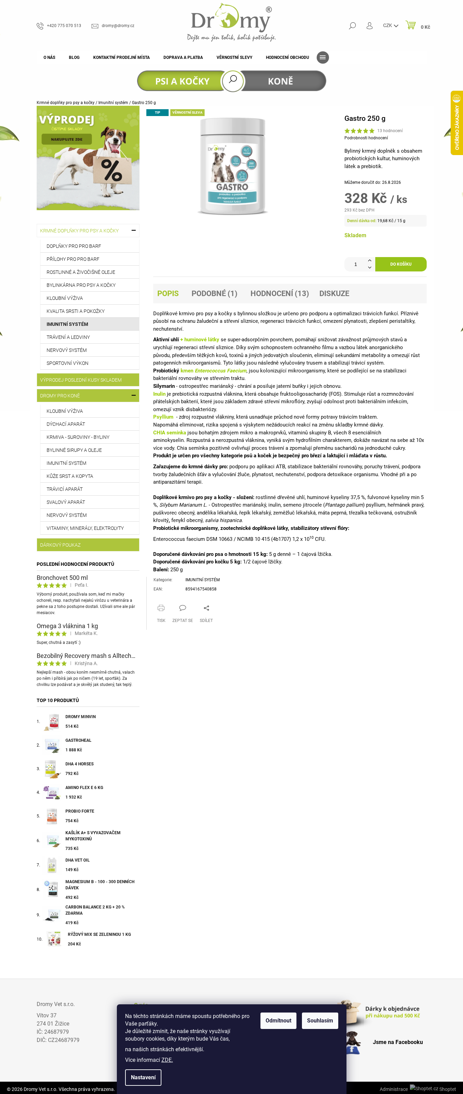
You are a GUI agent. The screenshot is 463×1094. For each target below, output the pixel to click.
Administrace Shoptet (418, 1089)
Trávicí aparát (65, 489)
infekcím (397, 401)
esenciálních (366, 433)
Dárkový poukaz (60, 545)
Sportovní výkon (67, 363)
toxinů (236, 355)
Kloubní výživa (65, 298)
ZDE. (167, 1060)
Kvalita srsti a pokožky (76, 311)
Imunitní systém (67, 324)
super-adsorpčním (248, 339)
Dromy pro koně (60, 395)
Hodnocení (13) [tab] (280, 293)
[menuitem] (49, 57)
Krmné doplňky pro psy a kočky (79, 230)
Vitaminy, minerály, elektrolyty (85, 528)
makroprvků (272, 433)
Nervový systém (67, 350)
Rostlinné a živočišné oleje (81, 272)
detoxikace (339, 474)
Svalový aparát (66, 502)
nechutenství (167, 329)
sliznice (249, 321)
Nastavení (143, 1077)
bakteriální (165, 378)
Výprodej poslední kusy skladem (81, 380)
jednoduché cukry (385, 448)
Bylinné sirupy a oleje (74, 450)
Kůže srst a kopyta (70, 476)
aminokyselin (168, 440)
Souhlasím (320, 1020)
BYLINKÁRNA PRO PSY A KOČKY (81, 285)
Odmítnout (278, 1020)
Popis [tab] (168, 293)
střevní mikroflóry (284, 401)
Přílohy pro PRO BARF (73, 259)
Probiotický (166, 371)
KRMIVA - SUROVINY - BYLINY (78, 437)
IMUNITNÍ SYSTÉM (202, 579)
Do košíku (401, 264)
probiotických (360, 158)
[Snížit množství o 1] (369, 267)
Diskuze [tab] (334, 293)
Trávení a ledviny (68, 337)
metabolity (374, 355)
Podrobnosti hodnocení (366, 138)
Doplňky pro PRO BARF (74, 246)
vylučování (224, 474)
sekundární (347, 355)
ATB (280, 466)
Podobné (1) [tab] (214, 293)
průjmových (376, 339)
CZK (388, 25)
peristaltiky (401, 321)
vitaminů (298, 433)
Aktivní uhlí (166, 339)
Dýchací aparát (66, 424)
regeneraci (272, 321)
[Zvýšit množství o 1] (369, 260)
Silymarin (164, 386)
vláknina (232, 394)
